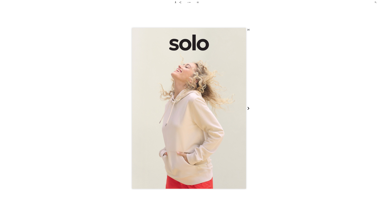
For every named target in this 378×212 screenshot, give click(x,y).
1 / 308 (189, 2)
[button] (175, 2)
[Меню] (197, 2)
